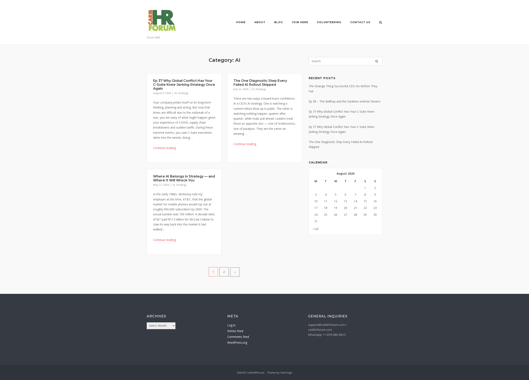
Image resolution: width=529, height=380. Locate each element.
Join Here (300, 22)
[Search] (376, 61)
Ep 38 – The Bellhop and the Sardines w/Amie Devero (344, 101)
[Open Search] (380, 23)
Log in (231, 325)
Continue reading (164, 148)
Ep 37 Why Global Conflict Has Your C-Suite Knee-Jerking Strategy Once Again (184, 85)
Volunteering (329, 22)
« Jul (315, 229)
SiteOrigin (286, 372)
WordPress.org (237, 342)
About (259, 22)
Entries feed (235, 331)
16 (375, 201)
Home (240, 22)
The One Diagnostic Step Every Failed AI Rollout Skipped (260, 83)
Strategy (183, 93)
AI (175, 93)
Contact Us (360, 22)
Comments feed (238, 337)
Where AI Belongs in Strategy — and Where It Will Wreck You (184, 178)
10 (316, 201)
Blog (278, 22)
